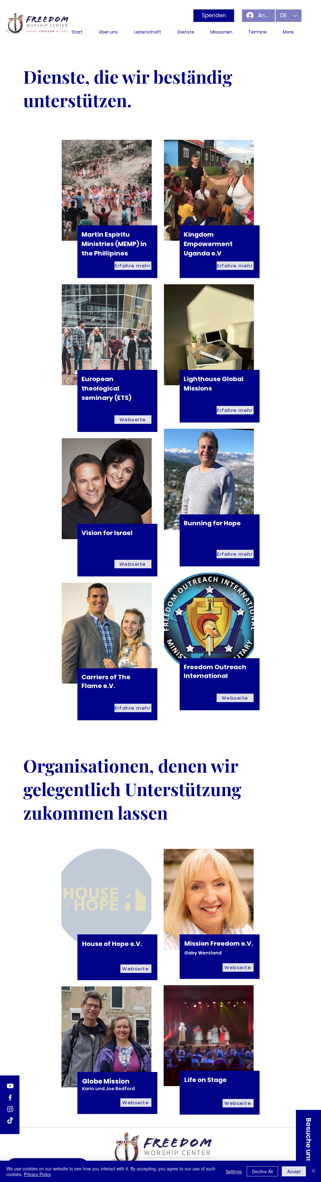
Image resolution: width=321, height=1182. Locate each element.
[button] (308, 1139)
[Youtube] (10, 1086)
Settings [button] (234, 1171)
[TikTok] (10, 1121)
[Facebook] (10, 1097)
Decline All (262, 1171)
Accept (294, 1171)
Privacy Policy (37, 1174)
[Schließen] (313, 1171)
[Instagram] (10, 1109)
